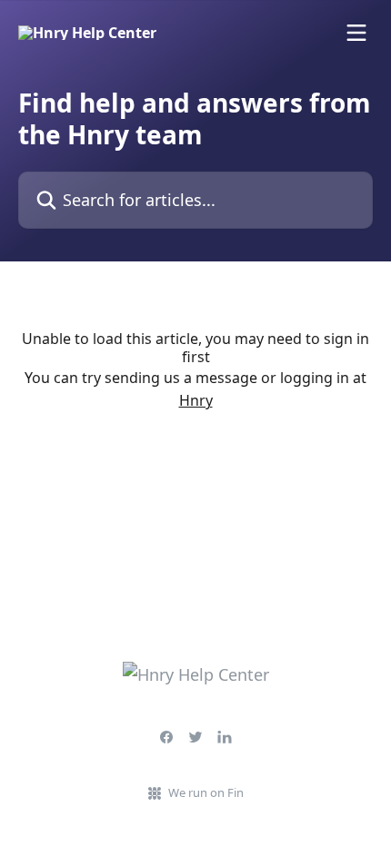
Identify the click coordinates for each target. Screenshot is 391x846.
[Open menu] (356, 33)
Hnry (196, 400)
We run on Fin (206, 792)
